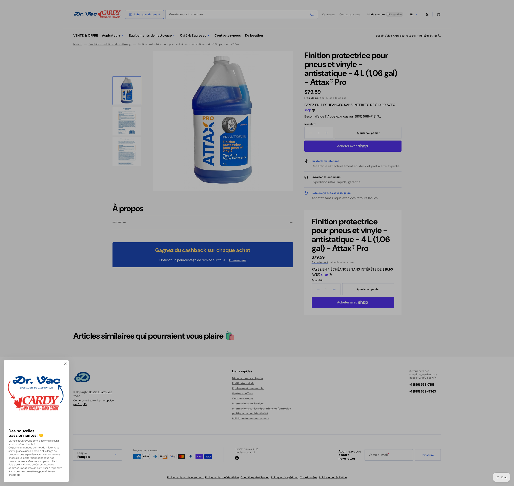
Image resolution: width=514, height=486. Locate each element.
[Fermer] (65, 363)
